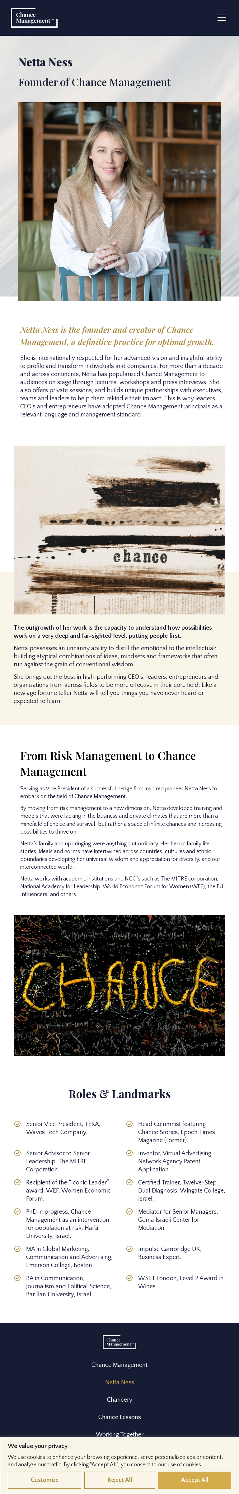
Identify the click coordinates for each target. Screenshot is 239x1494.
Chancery (119, 1399)
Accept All (195, 1480)
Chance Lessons (119, 1417)
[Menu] (222, 18)
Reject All (119, 1480)
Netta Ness (119, 1382)
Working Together (119, 1434)
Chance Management (119, 1365)
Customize (45, 1480)
